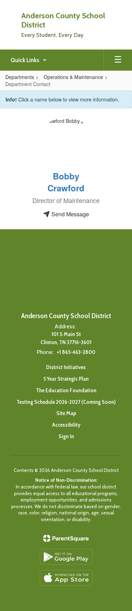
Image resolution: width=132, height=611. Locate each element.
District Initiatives (66, 367)
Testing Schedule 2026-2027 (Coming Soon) (66, 402)
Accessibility (66, 424)
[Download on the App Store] (66, 578)
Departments (19, 76)
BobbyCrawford (66, 182)
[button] (29, 60)
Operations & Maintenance (73, 76)
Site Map (66, 413)
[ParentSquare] (66, 538)
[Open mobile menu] (118, 60)
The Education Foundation (66, 390)
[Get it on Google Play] (66, 557)
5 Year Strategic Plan (66, 378)
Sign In (66, 436)
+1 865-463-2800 (76, 352)
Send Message (69, 214)
